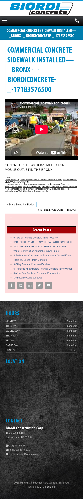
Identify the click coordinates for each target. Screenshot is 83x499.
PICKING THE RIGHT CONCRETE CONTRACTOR (40, 246)
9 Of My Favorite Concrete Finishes (32, 264)
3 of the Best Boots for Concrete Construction (37, 273)
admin (7, 177)
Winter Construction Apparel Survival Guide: (36, 251)
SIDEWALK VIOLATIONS (17, 182)
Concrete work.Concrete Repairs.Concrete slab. (37, 185)
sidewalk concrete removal (38, 189)
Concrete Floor (12, 179)
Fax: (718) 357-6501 (19, 450)
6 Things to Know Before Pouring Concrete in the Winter (43, 268)
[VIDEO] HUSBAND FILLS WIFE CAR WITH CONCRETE (43, 242)
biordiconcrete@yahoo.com (23, 454)
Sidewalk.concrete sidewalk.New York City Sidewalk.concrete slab (37, 190)
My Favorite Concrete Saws (28, 277)
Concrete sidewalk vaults (50, 179)
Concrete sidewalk (28, 179)
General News (70, 179)
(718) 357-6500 (16, 445)
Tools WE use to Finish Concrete (30, 260)
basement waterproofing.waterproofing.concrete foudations (32, 184)
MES (42, 487)
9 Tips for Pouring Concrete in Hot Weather (36, 237)
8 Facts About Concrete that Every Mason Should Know (42, 255)
